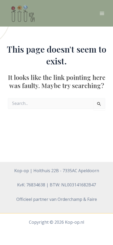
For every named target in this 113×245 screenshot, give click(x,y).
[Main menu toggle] (102, 13)
